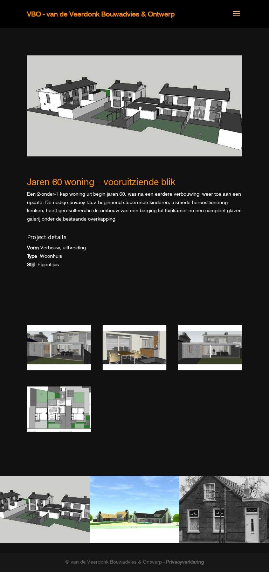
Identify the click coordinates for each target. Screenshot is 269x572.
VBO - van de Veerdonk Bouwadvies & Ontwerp (101, 14)
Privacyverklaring (185, 562)
